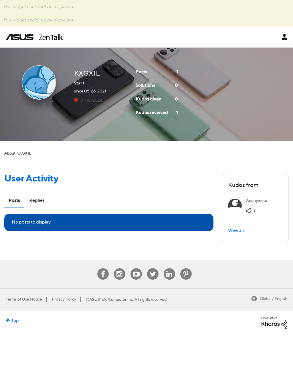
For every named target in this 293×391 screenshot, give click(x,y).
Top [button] (15, 320)
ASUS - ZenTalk (34, 37)
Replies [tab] (37, 200)
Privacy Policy (64, 299)
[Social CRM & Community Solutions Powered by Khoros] (274, 322)
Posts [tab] (14, 200)
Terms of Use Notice (24, 299)
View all (236, 230)
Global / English (273, 298)
